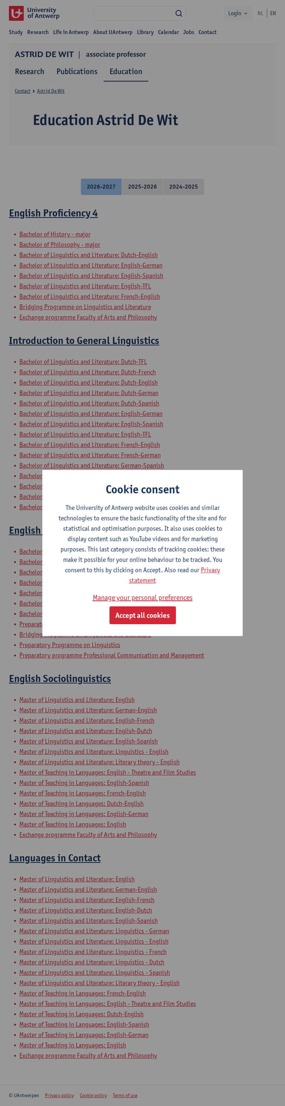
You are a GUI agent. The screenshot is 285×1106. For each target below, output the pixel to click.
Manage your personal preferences (143, 597)
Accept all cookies (142, 615)
